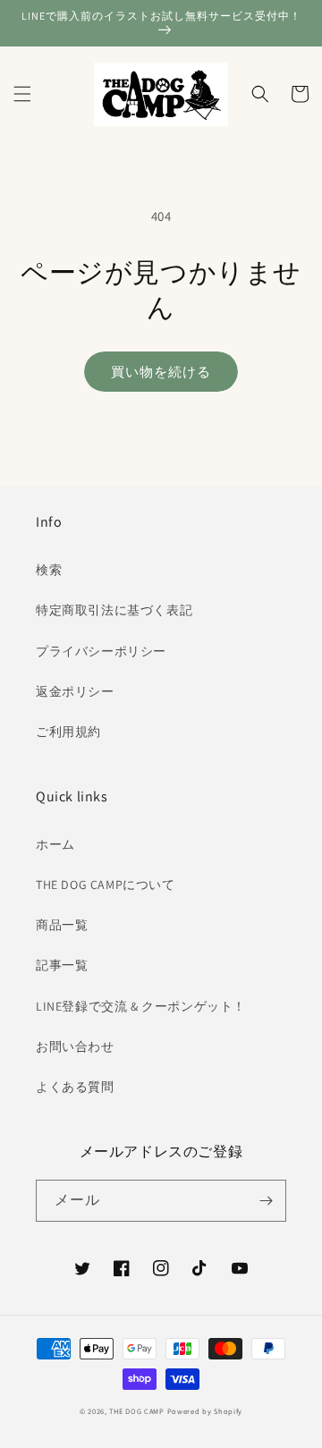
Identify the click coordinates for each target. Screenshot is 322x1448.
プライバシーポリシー (101, 651)
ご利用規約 (68, 732)
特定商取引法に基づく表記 (114, 610)
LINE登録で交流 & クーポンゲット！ (141, 1006)
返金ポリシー (75, 691)
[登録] (265, 1201)
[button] (22, 94)
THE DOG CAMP (136, 1411)
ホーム (55, 844)
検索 (49, 570)
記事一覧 (62, 965)
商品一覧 (62, 925)
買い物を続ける (161, 371)
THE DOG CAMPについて (105, 884)
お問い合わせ (75, 1046)
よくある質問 (75, 1087)
